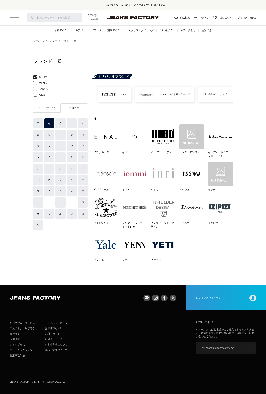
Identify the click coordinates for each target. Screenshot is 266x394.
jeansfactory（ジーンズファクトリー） (133, 17)
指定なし (44, 76)
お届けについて (54, 339)
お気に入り (224, 17)
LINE (146, 298)
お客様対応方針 (54, 328)
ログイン (204, 17)
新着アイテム (62, 30)
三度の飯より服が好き (22, 328)
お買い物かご (248, 17)
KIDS (42, 94)
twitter (173, 298)
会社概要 (15, 333)
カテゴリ (80, 30)
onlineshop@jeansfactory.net (218, 348)
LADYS (43, 88)
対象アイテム (158, 5)
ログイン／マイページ (208, 297)
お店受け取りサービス (22, 322)
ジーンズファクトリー (45, 41)
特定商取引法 (17, 355)
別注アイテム (114, 30)
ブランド (96, 30)
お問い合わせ (188, 30)
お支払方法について (56, 344)
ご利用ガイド (167, 30)
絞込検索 (185, 17)
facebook (164, 298)
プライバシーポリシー (57, 322)
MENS (43, 82)
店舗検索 (207, 30)
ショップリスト (18, 344)
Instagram (155, 298)
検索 (33, 17)
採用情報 (15, 339)
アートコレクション (21, 350)
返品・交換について (56, 350)
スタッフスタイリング (141, 30)
